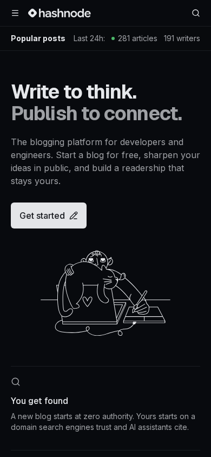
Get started (42, 215)
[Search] (196, 13)
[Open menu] (15, 13)
